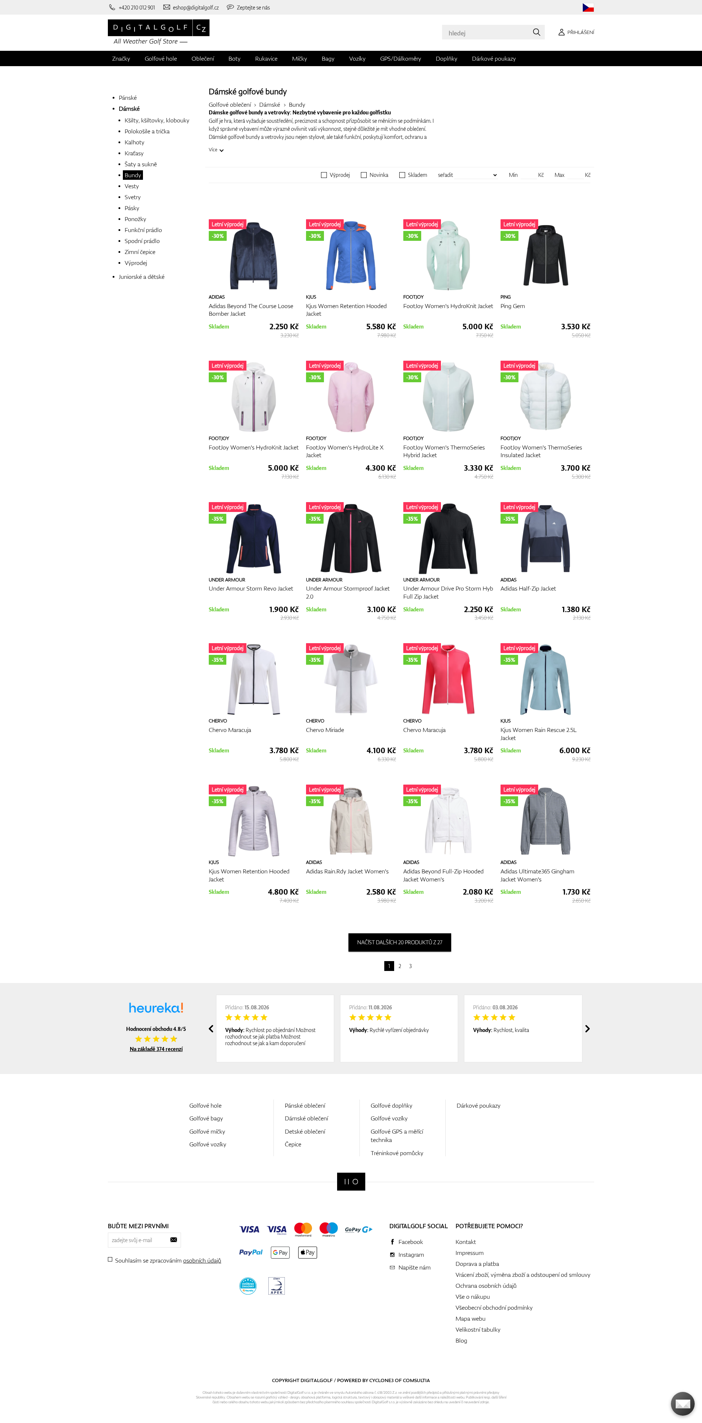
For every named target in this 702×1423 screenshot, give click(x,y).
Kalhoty (134, 142)
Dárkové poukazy (494, 58)
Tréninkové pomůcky (397, 1153)
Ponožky (135, 219)
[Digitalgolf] (351, 1182)
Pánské (128, 98)
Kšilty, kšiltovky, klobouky (157, 120)
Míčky (299, 58)
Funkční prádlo (143, 230)
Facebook (411, 1242)
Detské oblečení (305, 1131)
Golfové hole (161, 58)
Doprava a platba (477, 1264)
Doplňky (446, 58)
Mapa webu (471, 1318)
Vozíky (357, 58)
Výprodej (136, 263)
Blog (461, 1340)
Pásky (132, 208)
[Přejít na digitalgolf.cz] (588, 7)
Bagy (328, 58)
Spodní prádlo (142, 241)
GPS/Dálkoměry (400, 58)
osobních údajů (202, 1260)
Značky (121, 58)
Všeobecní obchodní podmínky (494, 1308)
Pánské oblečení (305, 1105)
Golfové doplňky (391, 1105)
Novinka (379, 175)
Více (213, 150)
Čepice (293, 1144)
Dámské (129, 109)
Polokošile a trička (147, 131)
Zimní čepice (140, 252)
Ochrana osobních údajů (486, 1286)
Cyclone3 (381, 1380)
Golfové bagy (206, 1118)
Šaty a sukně (141, 164)
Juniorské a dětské (142, 277)
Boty (235, 58)
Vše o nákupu (473, 1297)
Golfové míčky (207, 1131)
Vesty (132, 186)
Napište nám (415, 1267)
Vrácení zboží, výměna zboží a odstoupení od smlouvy (523, 1275)
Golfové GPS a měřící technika (397, 1135)
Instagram (411, 1255)
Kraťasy (134, 153)
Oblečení (203, 58)
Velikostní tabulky (478, 1329)
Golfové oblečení (230, 104)
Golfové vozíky (207, 1144)
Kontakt (466, 1242)
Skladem (417, 175)
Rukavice (266, 58)
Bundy (133, 175)
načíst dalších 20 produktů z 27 (399, 942)
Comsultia (416, 1380)
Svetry (133, 197)
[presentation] (211, 1028)
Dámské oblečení (306, 1118)
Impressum (470, 1253)
